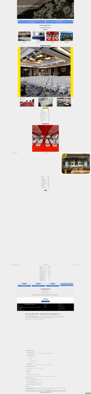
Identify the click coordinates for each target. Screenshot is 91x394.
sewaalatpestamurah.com (40, 390)
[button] (18, 102)
